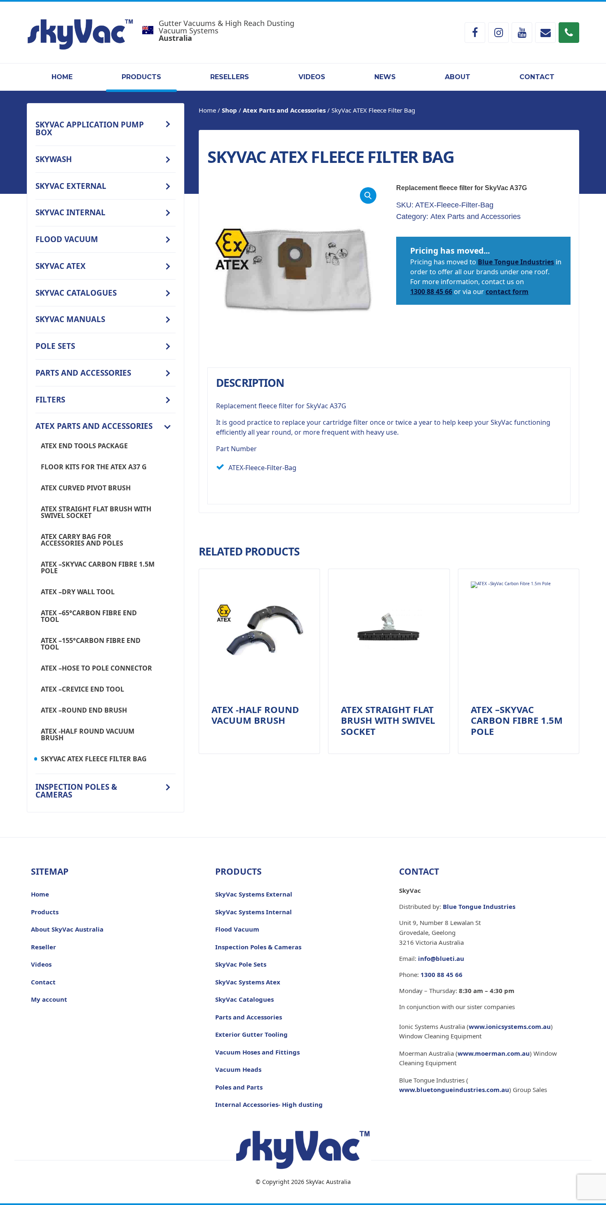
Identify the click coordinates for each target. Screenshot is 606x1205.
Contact (536, 77)
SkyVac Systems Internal (253, 912)
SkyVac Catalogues (76, 292)
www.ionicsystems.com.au (510, 1026)
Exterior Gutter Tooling (251, 1034)
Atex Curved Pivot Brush (86, 487)
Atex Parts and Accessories (94, 426)
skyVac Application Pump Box (89, 128)
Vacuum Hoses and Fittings (257, 1052)
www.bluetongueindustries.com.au (454, 1089)
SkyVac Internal (70, 212)
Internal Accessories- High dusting (269, 1104)
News (385, 77)
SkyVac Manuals (70, 319)
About (457, 77)
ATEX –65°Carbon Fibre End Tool (89, 616)
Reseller (43, 947)
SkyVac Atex (60, 266)
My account (49, 999)
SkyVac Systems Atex (247, 982)
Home (62, 77)
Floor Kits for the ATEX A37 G (94, 466)
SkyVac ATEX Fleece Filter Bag (94, 758)
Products (141, 77)
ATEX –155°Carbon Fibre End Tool (91, 644)
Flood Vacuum (66, 239)
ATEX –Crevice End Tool (82, 689)
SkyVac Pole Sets (240, 964)
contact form (507, 291)
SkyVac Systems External (253, 894)
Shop (229, 110)
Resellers (229, 77)
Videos (311, 77)
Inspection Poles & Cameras (76, 790)
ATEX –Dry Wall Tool (78, 591)
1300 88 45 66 (431, 291)
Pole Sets (55, 346)
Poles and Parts (239, 1087)
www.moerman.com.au (494, 1053)
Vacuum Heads (238, 1069)
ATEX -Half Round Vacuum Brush (87, 734)
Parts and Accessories (83, 372)
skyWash (53, 159)
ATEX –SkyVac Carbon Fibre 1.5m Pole (98, 567)
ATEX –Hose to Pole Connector (96, 668)
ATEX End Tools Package (84, 445)
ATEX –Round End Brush (84, 710)
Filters (50, 399)
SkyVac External (70, 186)
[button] (368, 195)
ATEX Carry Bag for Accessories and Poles (82, 540)
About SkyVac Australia (67, 929)
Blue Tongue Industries (516, 261)
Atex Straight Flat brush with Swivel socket (96, 512)
